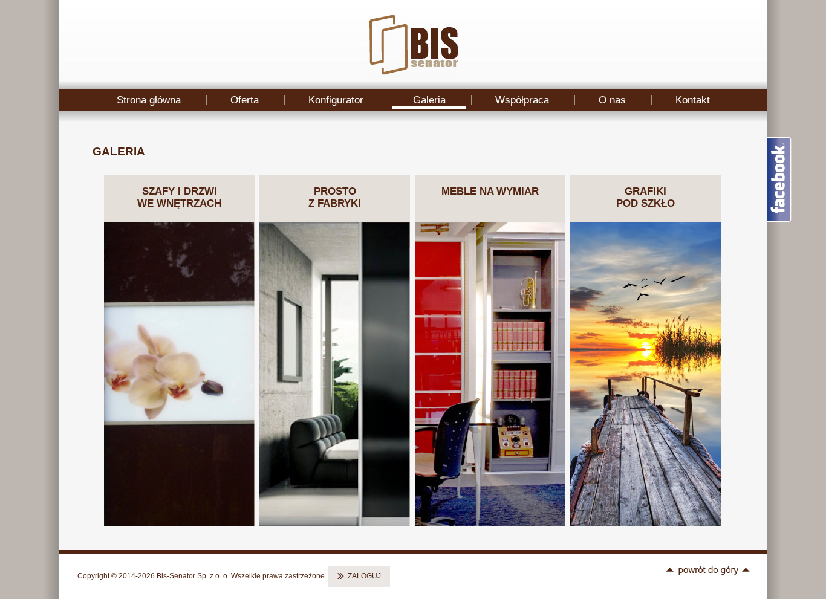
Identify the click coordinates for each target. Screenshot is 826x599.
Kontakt (692, 100)
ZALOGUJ (364, 576)
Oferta (244, 100)
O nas (612, 100)
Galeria (429, 100)
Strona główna (149, 100)
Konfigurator (335, 100)
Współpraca (522, 100)
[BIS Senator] (413, 72)
